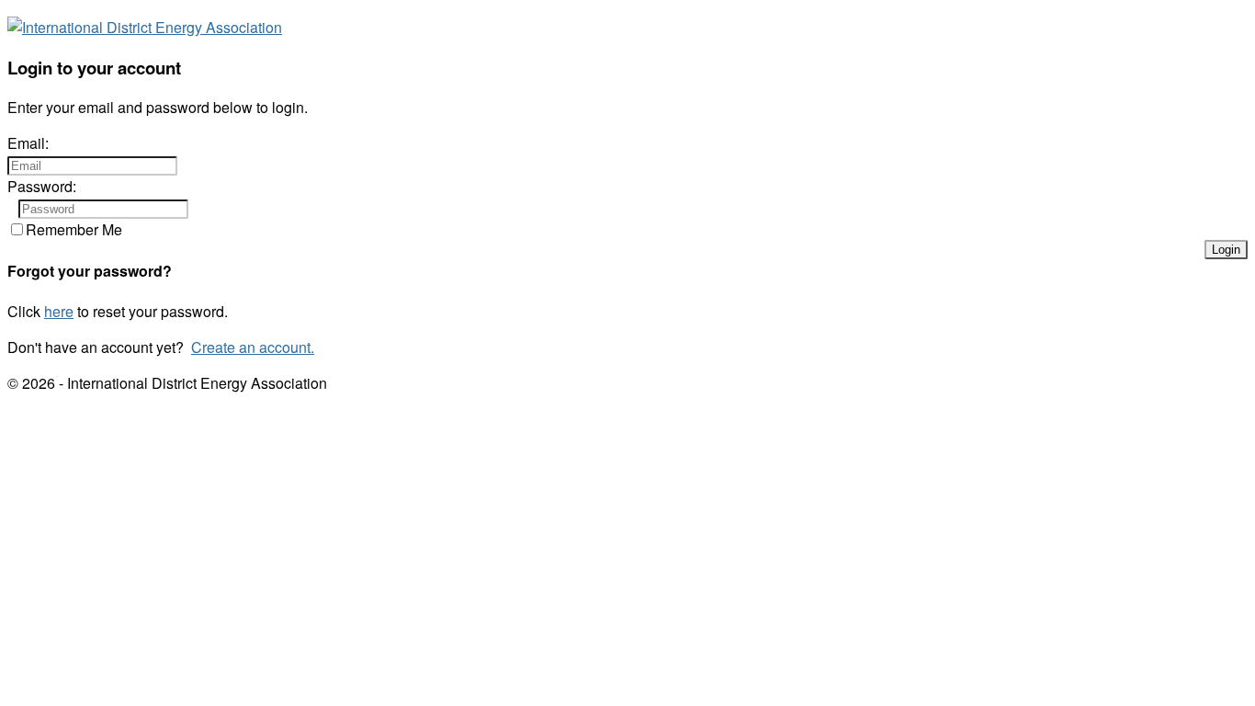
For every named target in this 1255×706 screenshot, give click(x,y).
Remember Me (74, 229)
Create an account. (252, 347)
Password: (41, 186)
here (58, 311)
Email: (28, 143)
